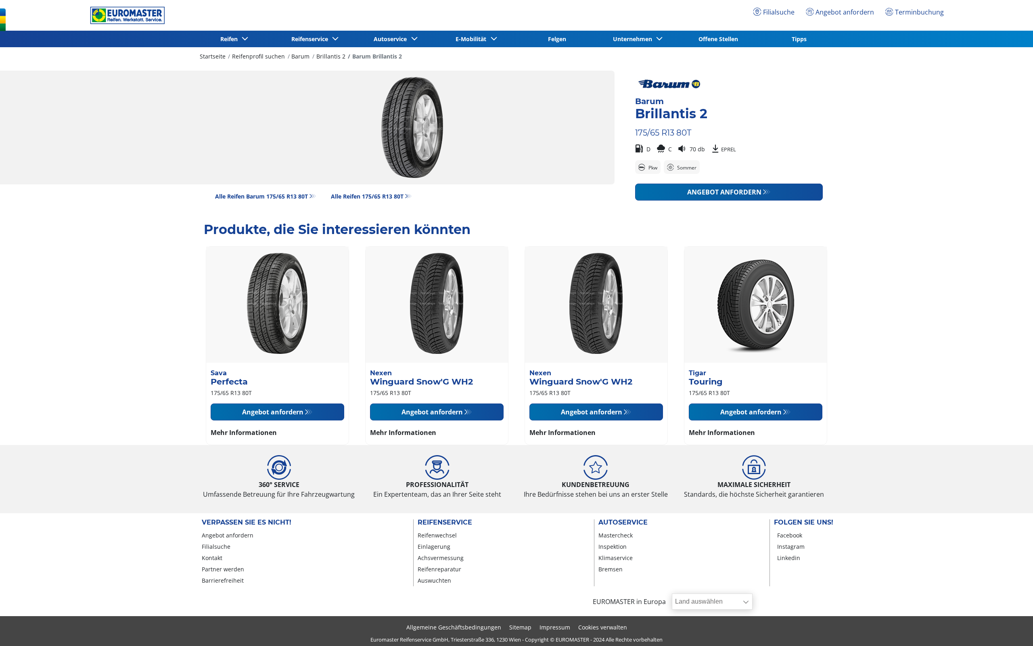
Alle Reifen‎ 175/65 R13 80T (367, 196)
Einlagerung (434, 546)
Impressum (555, 627)
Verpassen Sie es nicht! (246, 522)
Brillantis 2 (330, 56)
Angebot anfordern (724, 192)
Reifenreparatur (439, 569)
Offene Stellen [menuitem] (718, 39)
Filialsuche (216, 546)
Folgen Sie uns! (803, 522)
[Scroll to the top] (1012, 629)
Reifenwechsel (437, 535)
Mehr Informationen (244, 432)
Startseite (213, 56)
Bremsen (610, 569)
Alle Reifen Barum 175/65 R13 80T (261, 196)
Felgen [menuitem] (557, 39)
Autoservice (623, 522)
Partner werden (223, 569)
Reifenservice (445, 522)
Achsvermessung (441, 558)
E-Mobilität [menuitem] (472, 39)
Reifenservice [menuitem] (311, 39)
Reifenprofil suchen (258, 56)
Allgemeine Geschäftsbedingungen (453, 627)
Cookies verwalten (602, 627)
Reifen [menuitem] (230, 39)
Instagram (791, 546)
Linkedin (788, 558)
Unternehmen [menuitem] (634, 39)
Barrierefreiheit (223, 580)
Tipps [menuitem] (799, 39)
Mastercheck (615, 535)
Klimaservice (615, 558)
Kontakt (212, 558)
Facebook (789, 535)
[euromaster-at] (125, 15)
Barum (300, 56)
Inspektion (612, 546)
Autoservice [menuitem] (392, 39)
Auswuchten (434, 580)
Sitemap (520, 627)
